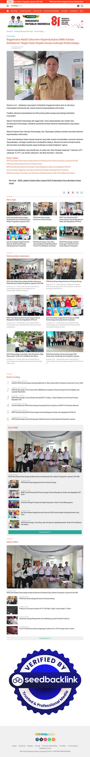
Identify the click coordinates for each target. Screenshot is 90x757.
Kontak (37, 746)
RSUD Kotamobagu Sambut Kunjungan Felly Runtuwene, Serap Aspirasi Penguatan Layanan (69, 244)
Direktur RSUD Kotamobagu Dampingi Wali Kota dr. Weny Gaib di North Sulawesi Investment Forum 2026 (47, 383)
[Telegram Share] (77, 192)
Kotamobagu (11, 36)
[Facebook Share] (64, 192)
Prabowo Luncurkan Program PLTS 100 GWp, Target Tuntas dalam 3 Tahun (45, 608)
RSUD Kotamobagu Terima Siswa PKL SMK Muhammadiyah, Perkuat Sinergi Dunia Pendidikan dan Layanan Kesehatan (45, 391)
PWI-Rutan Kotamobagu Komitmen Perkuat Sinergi (45, 2)
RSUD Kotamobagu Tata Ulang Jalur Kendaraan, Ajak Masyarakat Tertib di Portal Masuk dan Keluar (41, 173)
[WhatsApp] (49, 740)
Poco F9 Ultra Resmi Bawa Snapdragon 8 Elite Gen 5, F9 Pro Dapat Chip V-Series (46, 629)
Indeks (14, 746)
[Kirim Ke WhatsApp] (81, 192)
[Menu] (8, 6)
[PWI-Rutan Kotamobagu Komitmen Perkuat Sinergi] (45, 208)
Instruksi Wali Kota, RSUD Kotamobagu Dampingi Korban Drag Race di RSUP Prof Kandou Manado (45, 405)
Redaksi (30, 746)
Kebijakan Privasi (45, 748)
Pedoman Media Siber (50, 746)
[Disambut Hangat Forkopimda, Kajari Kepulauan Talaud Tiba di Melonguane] (13, 504)
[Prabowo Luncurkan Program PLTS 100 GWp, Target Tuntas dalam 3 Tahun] (12, 610)
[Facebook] (37, 740)
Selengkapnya (44, 532)
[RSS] (53, 740)
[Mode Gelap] (78, 6)
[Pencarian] (82, 6)
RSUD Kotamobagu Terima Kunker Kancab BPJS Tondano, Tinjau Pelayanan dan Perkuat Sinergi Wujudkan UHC (45, 399)
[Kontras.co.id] (16, 6)
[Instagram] (45, 740)
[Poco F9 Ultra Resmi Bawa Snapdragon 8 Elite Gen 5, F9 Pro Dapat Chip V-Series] (12, 630)
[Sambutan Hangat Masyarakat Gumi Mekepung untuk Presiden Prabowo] (12, 620)
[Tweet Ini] (68, 192)
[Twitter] (41, 740)
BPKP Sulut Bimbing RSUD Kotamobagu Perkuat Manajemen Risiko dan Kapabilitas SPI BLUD (39, 167)
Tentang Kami (73, 746)
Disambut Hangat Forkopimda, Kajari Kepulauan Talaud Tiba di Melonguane (47, 502)
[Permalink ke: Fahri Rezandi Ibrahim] (8, 47)
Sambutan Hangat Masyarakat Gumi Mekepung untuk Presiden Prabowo (44, 618)
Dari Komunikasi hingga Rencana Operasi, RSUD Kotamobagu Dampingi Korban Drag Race (38, 170)
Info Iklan (63, 746)
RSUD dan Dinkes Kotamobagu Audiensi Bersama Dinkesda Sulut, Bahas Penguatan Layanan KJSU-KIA (42, 161)
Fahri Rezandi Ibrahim (17, 47)
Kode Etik (22, 746)
